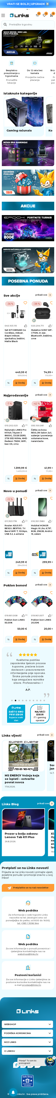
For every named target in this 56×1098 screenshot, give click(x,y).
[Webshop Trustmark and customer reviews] (27, 1081)
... (28, 686)
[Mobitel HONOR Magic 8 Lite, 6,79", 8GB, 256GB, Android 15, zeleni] (42, 536)
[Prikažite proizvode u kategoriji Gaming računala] (23, 116)
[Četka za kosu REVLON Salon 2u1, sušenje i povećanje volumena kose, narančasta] (42, 441)
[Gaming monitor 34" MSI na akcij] (28, 43)
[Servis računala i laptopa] (28, 260)
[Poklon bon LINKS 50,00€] (16, 617)
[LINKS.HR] (13, 1092)
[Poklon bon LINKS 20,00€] (42, 617)
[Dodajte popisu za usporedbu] (8, 382)
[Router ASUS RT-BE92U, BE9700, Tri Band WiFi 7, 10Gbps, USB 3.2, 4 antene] (16, 536)
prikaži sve (41, 295)
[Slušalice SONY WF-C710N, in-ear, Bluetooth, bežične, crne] (42, 343)
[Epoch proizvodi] (28, 153)
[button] (12, 700)
